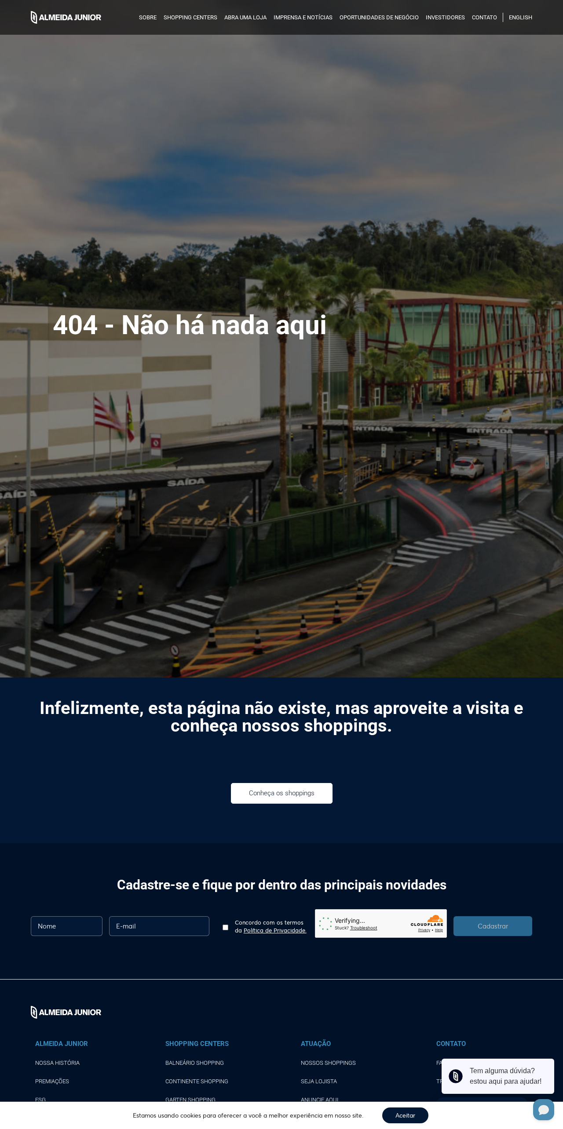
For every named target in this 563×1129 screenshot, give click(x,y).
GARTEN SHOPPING (190, 1099)
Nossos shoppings (328, 1063)
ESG (40, 1099)
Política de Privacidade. (275, 930)
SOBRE (148, 17)
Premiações (52, 1081)
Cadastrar (493, 925)
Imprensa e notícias (303, 17)
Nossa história (57, 1063)
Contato (484, 17)
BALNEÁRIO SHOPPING (194, 1063)
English (520, 17)
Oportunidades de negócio (379, 17)
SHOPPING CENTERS (190, 17)
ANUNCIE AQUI (319, 1099)
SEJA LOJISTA (319, 1081)
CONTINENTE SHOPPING (196, 1081)
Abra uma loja (245, 17)
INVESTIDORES (445, 17)
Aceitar (405, 1115)
